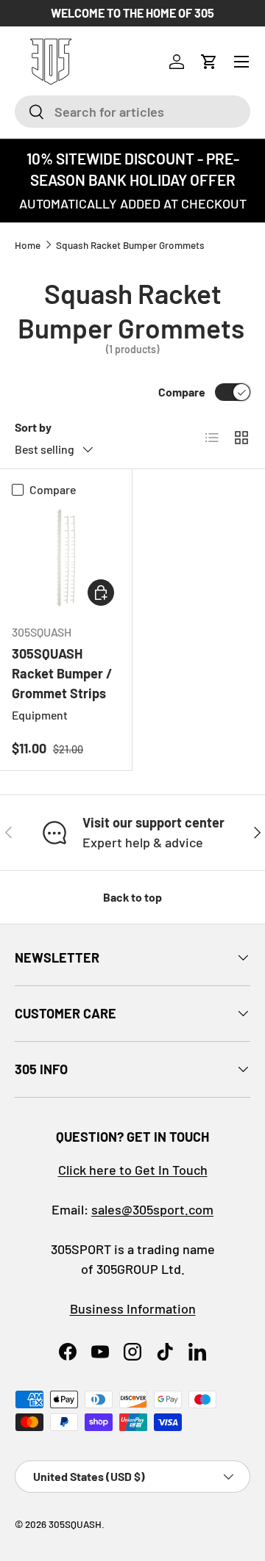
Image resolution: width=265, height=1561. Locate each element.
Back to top (132, 897)
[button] (209, 62)
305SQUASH (75, 1524)
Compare (181, 392)
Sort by (33, 427)
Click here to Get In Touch (133, 1170)
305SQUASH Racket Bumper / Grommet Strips (62, 673)
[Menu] (241, 62)
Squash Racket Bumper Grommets (130, 245)
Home (27, 245)
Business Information (133, 1308)
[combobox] (132, 111)
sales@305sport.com (152, 1209)
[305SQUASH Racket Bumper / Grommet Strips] (66, 558)
